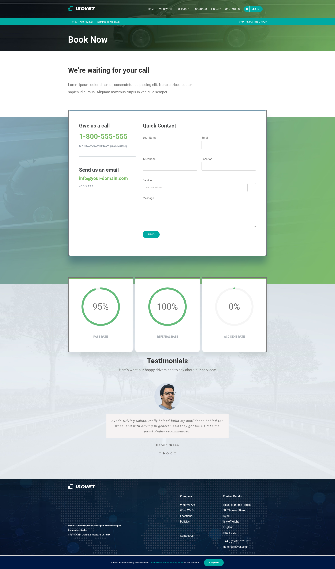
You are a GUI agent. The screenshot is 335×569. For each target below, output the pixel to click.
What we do (187, 510)
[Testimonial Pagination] (160, 453)
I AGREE (214, 562)
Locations (186, 516)
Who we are (187, 504)
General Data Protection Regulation (166, 562)
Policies (185, 521)
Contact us (186, 535)
